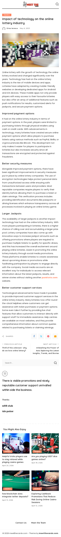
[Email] (55, 336)
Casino (7, 15)
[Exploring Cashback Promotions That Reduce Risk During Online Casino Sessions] (45, 480)
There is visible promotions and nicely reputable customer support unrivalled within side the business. (26, 385)
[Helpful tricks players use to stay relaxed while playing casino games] (16, 443)
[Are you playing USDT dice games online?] (45, 443)
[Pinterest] (48, 336)
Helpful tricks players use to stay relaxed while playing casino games (14, 459)
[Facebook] (34, 336)
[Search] (57, 4)
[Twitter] (41, 336)
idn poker (7, 411)
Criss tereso (12, 28)
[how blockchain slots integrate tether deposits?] (16, 480)
